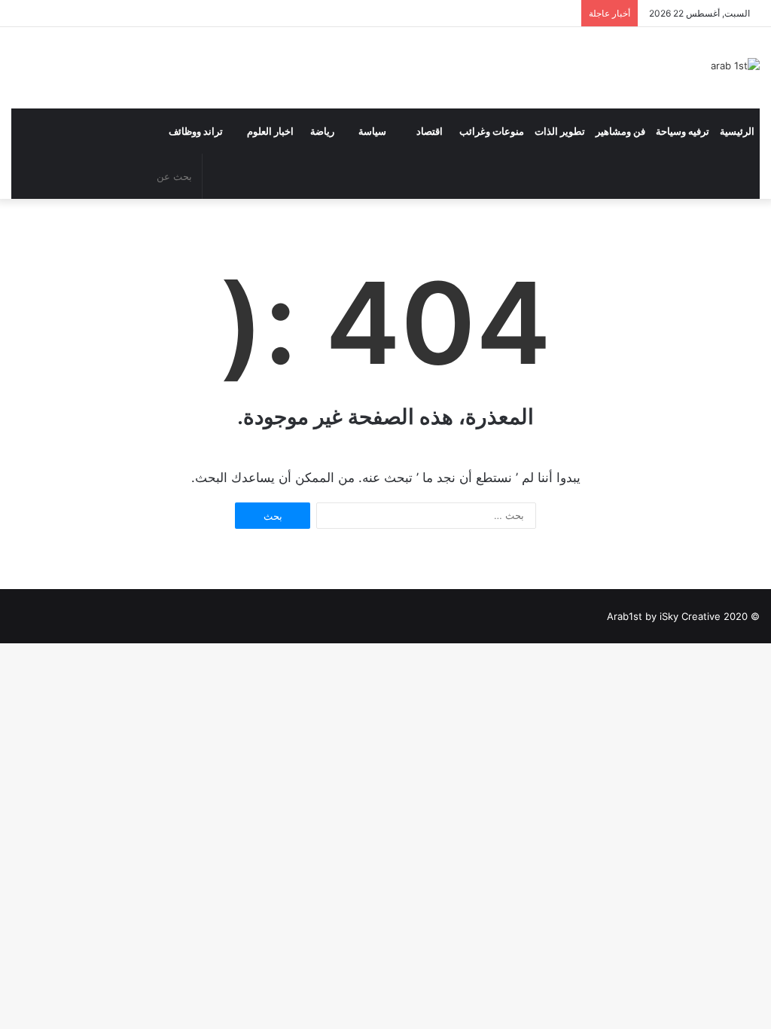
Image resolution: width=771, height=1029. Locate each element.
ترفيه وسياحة (682, 131)
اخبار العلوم (270, 131)
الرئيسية (737, 131)
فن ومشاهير (620, 131)
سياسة (372, 131)
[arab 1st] (735, 65)
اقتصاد (429, 131)
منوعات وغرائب (491, 131)
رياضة (322, 131)
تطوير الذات (560, 131)
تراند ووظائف (196, 131)
